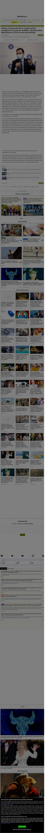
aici (5, 811)
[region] (22, 815)
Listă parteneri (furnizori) (5, 823)
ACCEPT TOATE (22, 826)
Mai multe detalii (10, 804)
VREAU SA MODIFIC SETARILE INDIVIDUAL (22, 829)
